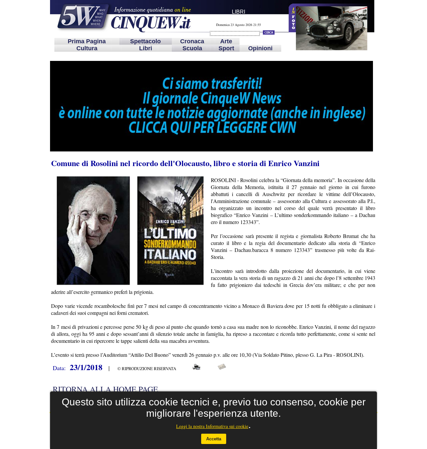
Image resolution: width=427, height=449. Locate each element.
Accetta (213, 438)
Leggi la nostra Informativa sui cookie (212, 426)
